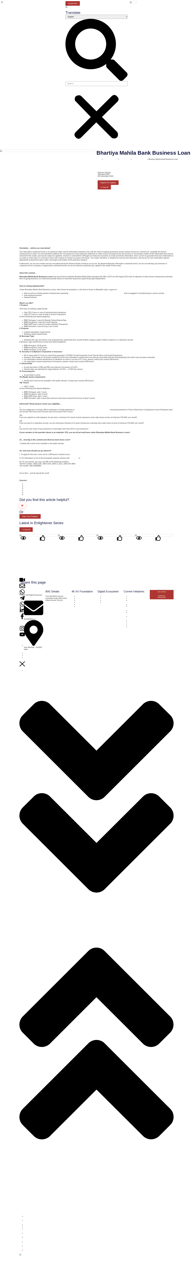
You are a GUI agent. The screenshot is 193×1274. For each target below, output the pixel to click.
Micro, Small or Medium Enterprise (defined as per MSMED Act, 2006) (96, 293)
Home (98, 159)
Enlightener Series (139, 159)
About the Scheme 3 (32, 488)
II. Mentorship (124, 159)
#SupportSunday (26, 1207)
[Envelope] (22, 586)
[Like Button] (22, 505)
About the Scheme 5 (32, 492)
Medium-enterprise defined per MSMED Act (92, 410)
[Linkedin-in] (22, 610)
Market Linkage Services (29, 1185)
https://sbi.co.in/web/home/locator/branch (87, 454)
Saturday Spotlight (26, 1203)
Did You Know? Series (28, 1181)
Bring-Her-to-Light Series (29, 1192)
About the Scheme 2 (32, 486)
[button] (96, 50)
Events (22, 1199)
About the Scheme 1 (32, 484)
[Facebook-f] (22, 616)
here (72, 458)
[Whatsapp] (22, 592)
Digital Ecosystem (110, 159)
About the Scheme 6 (32, 494)
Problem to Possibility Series (30, 1196)
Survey (22, 1170)
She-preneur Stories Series (30, 1177)
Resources (23, 1188)
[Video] (22, 580)
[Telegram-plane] (22, 598)
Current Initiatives (26, 1168)
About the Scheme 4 (32, 490)
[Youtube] (22, 634)
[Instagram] (22, 628)
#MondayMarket (25, 1210)
